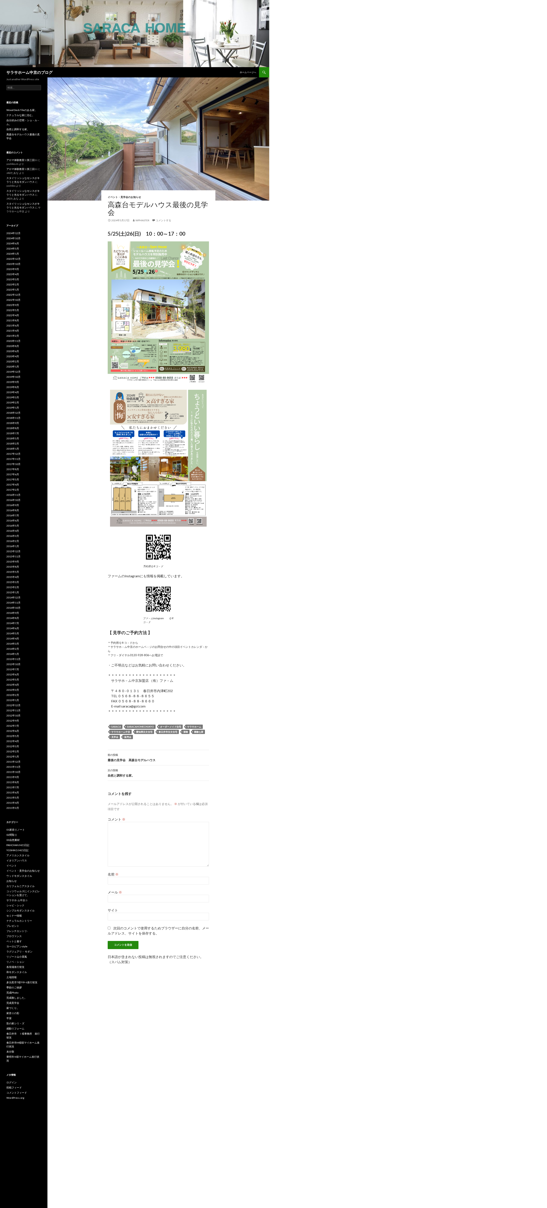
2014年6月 (12, 628)
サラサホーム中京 (120, 731)
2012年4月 (12, 741)
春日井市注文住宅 (168, 731)
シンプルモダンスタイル (20, 910)
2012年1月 (12, 756)
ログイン (11, 1082)
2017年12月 (13, 453)
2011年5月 (12, 797)
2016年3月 (12, 536)
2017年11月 (13, 459)
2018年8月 (12, 428)
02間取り (11, 834)
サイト (113, 910)
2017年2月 (12, 489)
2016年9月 (12, 505)
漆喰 (185, 731)
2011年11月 (13, 766)
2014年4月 (12, 638)
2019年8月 (12, 387)
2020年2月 (12, 361)
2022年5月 (12, 310)
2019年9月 (12, 382)
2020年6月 (12, 351)
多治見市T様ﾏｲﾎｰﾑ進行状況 (21, 982)
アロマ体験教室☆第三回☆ (21, 160)
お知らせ (11, 881)
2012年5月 (12, 736)
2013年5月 (12, 679)
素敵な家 (198, 731)
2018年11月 (13, 417)
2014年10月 (13, 607)
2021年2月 (12, 335)
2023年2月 (12, 284)
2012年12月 (13, 705)
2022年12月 (13, 294)
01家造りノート (15, 829)
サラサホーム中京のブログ (29, 72)
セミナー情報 (14, 915)
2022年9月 (12, 305)
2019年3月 (12, 397)
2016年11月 (13, 494)
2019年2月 (12, 402)
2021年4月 (12, 330)
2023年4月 (12, 274)
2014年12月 (13, 597)
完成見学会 (12, 1002)
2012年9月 (12, 720)
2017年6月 (12, 474)
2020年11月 (13, 341)
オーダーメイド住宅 (170, 726)
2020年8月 (12, 346)
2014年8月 (12, 618)
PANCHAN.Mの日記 (17, 845)
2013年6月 (12, 674)
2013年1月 (12, 700)
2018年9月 (12, 423)
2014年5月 (12, 633)
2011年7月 (12, 787)
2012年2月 (12, 751)
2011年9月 (12, 777)
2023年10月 (13, 264)
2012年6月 (12, 730)
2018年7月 (12, 433)
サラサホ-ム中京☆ (17, 900)
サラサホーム (194, 726)
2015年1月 (12, 592)
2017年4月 (12, 484)
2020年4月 (12, 356)
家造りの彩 (12, 1013)
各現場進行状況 (15, 967)
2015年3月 (12, 582)
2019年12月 (13, 371)
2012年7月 (12, 725)
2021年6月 (12, 325)
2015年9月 (12, 561)
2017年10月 (13, 464)
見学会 (114, 736)
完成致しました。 (16, 997)
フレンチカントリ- (17, 931)
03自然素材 (13, 840)
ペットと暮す (14, 941)
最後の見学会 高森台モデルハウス (133, 757)
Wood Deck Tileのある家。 (21, 110)
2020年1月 (12, 366)
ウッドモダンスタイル (19, 875)
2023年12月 (13, 258)
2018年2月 (12, 443)
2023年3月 (12, 279)
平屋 (9, 1018)
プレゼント (12, 925)
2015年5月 (12, 571)
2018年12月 (13, 412)
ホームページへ (248, 72)
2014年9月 (12, 612)
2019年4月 (12, 392)
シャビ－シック (15, 905)
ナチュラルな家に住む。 (20, 115)
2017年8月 (12, 469)
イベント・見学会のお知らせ (124, 197)
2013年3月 (12, 689)
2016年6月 (12, 520)
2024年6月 (12, 243)
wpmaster (142, 220)
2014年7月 (12, 623)
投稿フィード (14, 1087)
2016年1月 (12, 546)
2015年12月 (13, 551)
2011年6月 (12, 792)
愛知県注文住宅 (144, 731)
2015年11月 (13, 556)
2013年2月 (12, 695)
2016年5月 (12, 525)
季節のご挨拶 (14, 987)
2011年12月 (13, 761)
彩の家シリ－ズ (15, 1023)
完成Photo (12, 992)
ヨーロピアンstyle (16, 946)
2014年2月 (12, 648)
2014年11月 (13, 602)
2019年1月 (12, 407)
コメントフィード (16, 1092)
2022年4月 (12, 315)
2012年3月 (12, 746)
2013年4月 (12, 684)
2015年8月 (12, 566)
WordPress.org (15, 1097)
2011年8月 (12, 782)
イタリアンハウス (16, 860)
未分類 (10, 1051)
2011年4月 (12, 802)
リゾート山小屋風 (16, 956)
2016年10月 (13, 500)
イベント (11, 865)
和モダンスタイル (16, 972)
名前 (113, 874)
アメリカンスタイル (17, 855)
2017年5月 (12, 479)
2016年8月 (12, 510)
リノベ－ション (15, 961)
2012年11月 (13, 710)
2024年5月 (12, 248)
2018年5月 (12, 438)
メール (115, 892)
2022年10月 (13, 299)
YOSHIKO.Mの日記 (17, 850)
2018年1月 (12, 448)
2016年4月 (12, 530)
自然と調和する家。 (121, 773)
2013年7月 (12, 669)
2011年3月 (12, 807)
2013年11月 (13, 659)
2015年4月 (12, 577)
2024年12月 (13, 233)
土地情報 (11, 977)
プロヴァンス (14, 936)
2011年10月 (13, 772)
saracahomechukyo (140, 726)
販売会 (127, 736)
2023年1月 (12, 289)
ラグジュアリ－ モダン (19, 951)
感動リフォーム (15, 1028)
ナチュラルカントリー (19, 920)
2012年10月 (13, 715)
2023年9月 (12, 269)
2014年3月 (12, 643)
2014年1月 (12, 654)
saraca (116, 726)
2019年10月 (13, 376)
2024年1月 (12, 253)
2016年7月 (12, 515)
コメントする (163, 220)
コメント (116, 819)
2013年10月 (13, 664)
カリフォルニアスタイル (20, 886)
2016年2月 (12, 541)
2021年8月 (12, 320)
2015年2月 (12, 587)
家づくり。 (12, 1008)
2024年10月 (13, 238)
